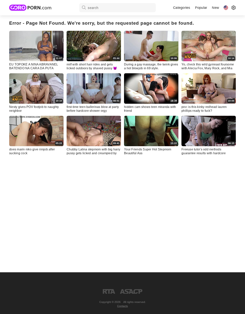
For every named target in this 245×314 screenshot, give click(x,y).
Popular (201, 8)
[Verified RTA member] (109, 291)
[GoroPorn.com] (30, 8)
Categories (181, 8)
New (215, 8)
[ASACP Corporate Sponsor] (131, 291)
